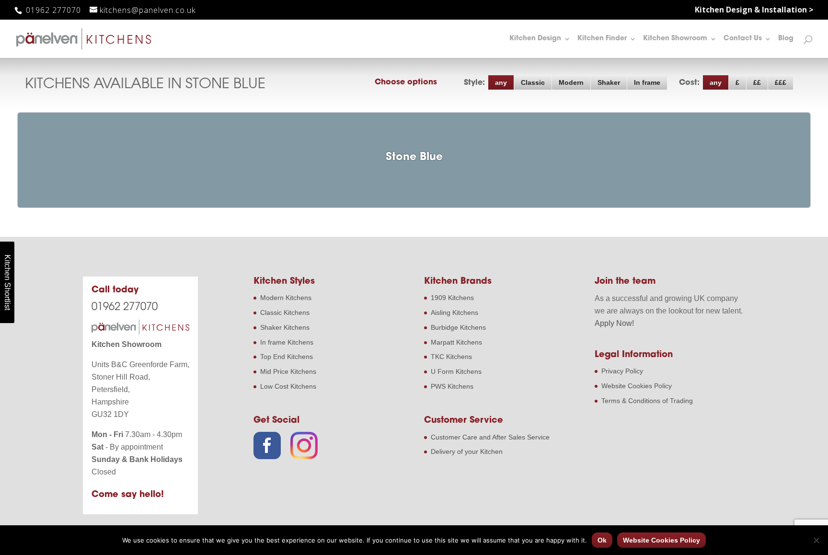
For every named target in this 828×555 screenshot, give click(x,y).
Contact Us (743, 38)
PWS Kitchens (452, 386)
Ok (602, 540)
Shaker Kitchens (285, 327)
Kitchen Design (535, 38)
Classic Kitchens (285, 312)
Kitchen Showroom (675, 38)
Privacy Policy (622, 371)
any (501, 82)
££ (757, 82)
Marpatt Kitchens (456, 342)
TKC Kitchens (451, 356)
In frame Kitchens (286, 342)
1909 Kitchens (452, 297)
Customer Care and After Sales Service (490, 437)
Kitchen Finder (602, 38)
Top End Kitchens (286, 356)
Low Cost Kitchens (288, 386)
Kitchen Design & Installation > (754, 10)
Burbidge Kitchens (458, 327)
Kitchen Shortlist (7, 282)
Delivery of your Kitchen (467, 451)
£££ (780, 82)
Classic (533, 82)
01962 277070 (52, 10)
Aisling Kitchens (454, 312)
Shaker (609, 82)
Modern (571, 82)
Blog (786, 38)
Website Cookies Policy (636, 386)
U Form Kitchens (456, 371)
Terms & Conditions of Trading (647, 401)
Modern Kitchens (285, 297)
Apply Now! (614, 323)
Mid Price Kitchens (288, 371)
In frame (647, 82)
